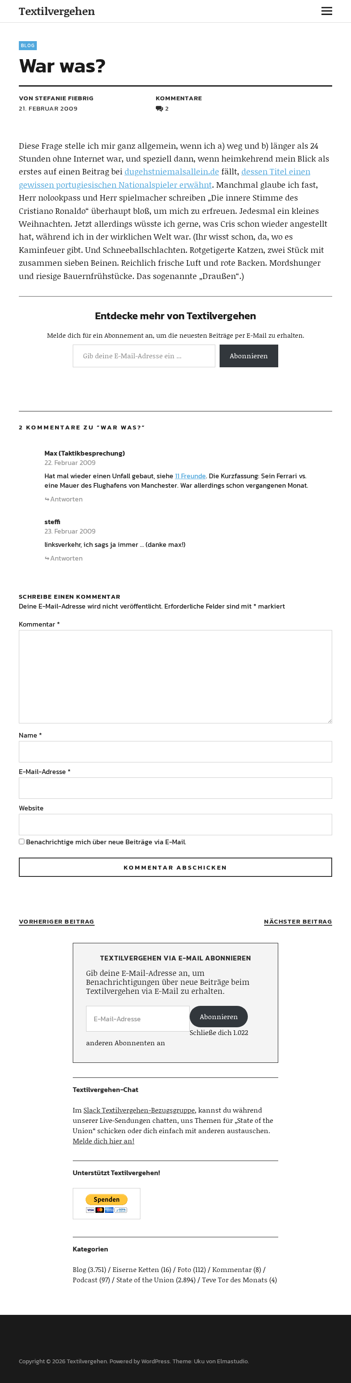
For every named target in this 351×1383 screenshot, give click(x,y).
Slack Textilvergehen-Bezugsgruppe (139, 1110)
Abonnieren (249, 355)
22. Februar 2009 (70, 462)
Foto (184, 1269)
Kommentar (39, 624)
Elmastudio (232, 1361)
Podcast (85, 1279)
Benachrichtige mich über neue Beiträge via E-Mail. (106, 842)
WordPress (155, 1361)
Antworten (66, 499)
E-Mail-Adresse (45, 771)
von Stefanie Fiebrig (56, 98)
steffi (52, 521)
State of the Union (145, 1279)
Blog (28, 45)
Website (31, 808)
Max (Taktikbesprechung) (85, 453)
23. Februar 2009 (70, 531)
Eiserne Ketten (136, 1269)
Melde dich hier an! (103, 1141)
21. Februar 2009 (48, 108)
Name (30, 735)
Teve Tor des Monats (235, 1279)
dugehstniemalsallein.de (172, 171)
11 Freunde (190, 476)
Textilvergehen (57, 10)
